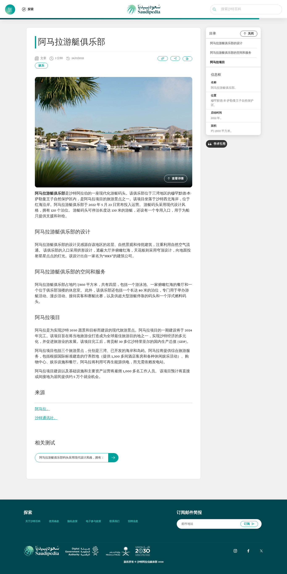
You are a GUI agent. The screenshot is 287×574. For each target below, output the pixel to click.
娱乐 (41, 66)
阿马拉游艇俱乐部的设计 (226, 43)
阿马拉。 (42, 409)
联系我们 (114, 521)
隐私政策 (72, 521)
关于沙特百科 (33, 521)
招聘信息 (133, 521)
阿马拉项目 (217, 62)
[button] (10, 9)
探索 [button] (31, 9)
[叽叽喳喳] (261, 551)
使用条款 (54, 521)
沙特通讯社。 (46, 418)
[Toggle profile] (10, 9)
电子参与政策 (93, 521)
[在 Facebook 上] (248, 551)
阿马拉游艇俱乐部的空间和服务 (230, 53)
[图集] (235, 551)
